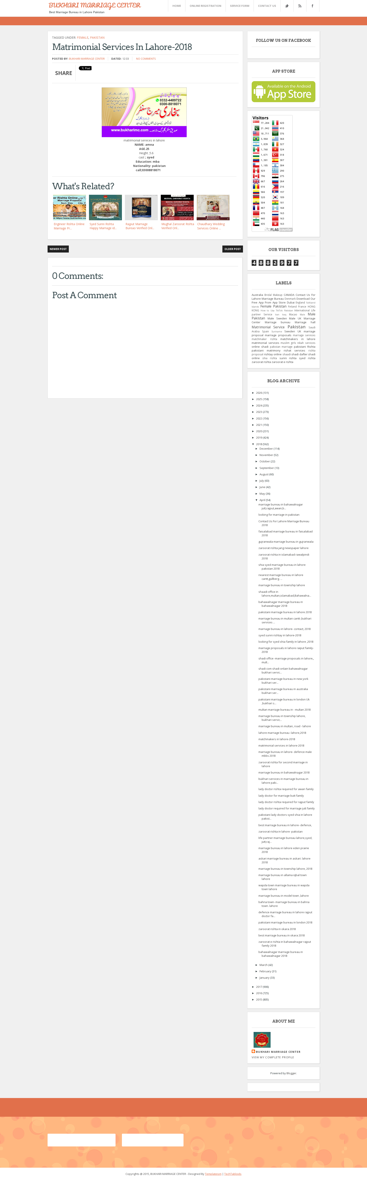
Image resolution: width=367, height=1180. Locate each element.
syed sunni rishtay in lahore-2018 (279, 635)
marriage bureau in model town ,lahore (283, 896)
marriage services (304, 335)
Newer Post (58, 249)
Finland (292, 306)
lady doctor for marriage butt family (281, 795)
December (267, 448)
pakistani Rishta (304, 347)
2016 (259, 993)
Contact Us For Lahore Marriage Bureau (283, 297)
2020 (259, 431)
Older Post (232, 249)
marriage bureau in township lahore (281, 585)
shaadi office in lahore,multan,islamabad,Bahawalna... (284, 593)
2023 (259, 412)
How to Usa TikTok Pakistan (277, 310)
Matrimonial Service (268, 327)
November (267, 455)
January (265, 978)
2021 (259, 425)
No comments (146, 59)
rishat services (294, 350)
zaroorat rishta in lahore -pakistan (280, 831)
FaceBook (312, 5)
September (267, 468)
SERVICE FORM (239, 6)
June (263, 487)
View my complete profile (273, 1057)
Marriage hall (305, 322)
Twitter (287, 5)
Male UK (295, 318)
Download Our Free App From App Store (283, 300)
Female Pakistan (273, 306)
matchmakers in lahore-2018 (276, 739)
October (265, 461)
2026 (259, 393)
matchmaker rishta (264, 339)
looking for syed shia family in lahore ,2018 (285, 642)
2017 (259, 987)
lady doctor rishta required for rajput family (286, 802)
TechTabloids (232, 1174)
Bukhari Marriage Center (87, 59)
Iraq (284, 314)
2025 (259, 399)
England (300, 302)
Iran (277, 314)
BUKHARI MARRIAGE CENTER (94, 5)
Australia (257, 295)
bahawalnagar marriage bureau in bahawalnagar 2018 (280, 604)
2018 (259, 444)
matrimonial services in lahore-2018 (281, 745)
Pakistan (97, 37)
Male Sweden (277, 318)
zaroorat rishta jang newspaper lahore (283, 548)
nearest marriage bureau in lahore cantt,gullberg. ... (280, 577)
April (263, 500)
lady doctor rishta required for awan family (286, 789)
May (263, 493)
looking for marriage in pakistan (278, 515)
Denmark (290, 298)
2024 (259, 405)
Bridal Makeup (273, 294)
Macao (293, 314)
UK (299, 331)
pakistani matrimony (266, 350)
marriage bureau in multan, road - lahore (284, 726)
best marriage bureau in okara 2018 (281, 935)
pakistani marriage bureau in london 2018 (285, 922)
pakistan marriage (281, 346)
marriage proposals (278, 335)
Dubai (291, 302)
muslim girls (288, 342)
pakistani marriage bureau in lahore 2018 (285, 612)
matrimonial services (265, 343)
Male (302, 314)
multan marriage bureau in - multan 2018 (284, 709)
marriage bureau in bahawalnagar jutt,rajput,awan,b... (280, 506)
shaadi (286, 354)
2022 (259, 418)
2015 (259, 999)
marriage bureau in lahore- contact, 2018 (284, 629)
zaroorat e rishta (282, 362)
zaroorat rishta (261, 362)
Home (176, 6)
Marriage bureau (278, 322)
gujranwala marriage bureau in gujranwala (285, 541)
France (302, 306)
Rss (300, 5)
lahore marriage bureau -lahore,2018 (282, 733)
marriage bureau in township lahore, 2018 (285, 869)
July (262, 481)
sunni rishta (288, 358)
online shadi (260, 347)
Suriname (276, 331)
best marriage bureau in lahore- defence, (285, 825)
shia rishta (269, 358)
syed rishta (307, 358)
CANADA (289, 295)
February (266, 971)
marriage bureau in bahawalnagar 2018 (283, 772)
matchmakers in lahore (297, 339)
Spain (265, 331)
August (264, 474)
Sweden (289, 331)
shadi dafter (299, 354)
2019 (259, 437)
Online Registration (205, 6)
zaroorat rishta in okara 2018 (277, 929)
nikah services (306, 342)
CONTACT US (267, 6)
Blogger (291, 1073)
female (82, 37)
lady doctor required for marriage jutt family (286, 808)
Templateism (213, 1174)
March (264, 965)
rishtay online (273, 354)
